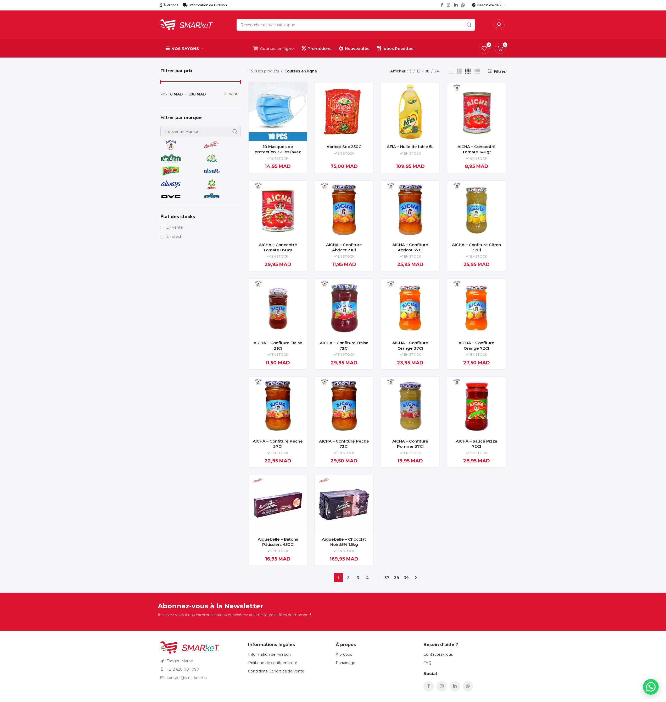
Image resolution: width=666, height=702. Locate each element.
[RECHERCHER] (469, 25)
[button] (651, 687)
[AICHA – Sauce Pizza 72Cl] (476, 406)
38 (396, 577)
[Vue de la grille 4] (468, 71)
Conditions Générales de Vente (276, 671)
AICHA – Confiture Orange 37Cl (410, 345)
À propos (344, 654)
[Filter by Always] (179, 184)
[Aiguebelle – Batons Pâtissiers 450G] (278, 504)
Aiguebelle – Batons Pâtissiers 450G (278, 542)
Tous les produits (264, 71)
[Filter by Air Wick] (220, 158)
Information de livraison (269, 654)
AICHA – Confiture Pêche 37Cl (278, 444)
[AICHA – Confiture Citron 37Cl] (476, 210)
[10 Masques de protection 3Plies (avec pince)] (278, 111)
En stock (174, 236)
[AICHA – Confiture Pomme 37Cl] (410, 406)
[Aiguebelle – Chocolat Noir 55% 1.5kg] (344, 504)
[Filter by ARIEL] (220, 184)
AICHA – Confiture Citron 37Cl (476, 247)
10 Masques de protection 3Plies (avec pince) (278, 152)
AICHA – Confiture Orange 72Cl (476, 345)
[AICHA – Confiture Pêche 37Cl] (278, 406)
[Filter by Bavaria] (220, 197)
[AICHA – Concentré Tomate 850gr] (278, 210)
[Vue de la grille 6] (477, 71)
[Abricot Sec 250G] (344, 111)
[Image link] (189, 647)
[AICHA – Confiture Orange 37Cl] (410, 308)
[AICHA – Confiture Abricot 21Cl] (344, 210)
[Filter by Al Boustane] (179, 171)
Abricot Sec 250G (344, 146)
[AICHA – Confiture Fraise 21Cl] (278, 308)
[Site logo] (186, 24)
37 (386, 577)
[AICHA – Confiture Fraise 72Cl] (344, 308)
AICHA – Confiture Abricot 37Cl (410, 247)
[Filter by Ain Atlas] (179, 158)
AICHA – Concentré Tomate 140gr (476, 149)
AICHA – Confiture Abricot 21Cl (344, 247)
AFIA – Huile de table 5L (410, 146)
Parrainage (345, 662)
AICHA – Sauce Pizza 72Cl (476, 444)
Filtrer (230, 94)
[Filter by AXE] (179, 197)
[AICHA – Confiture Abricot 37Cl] (410, 210)
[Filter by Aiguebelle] (220, 145)
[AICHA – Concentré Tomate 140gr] (476, 111)
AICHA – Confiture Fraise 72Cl (344, 345)
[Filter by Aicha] (179, 145)
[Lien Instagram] (448, 5)
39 (406, 577)
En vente (174, 227)
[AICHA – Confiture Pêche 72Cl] (344, 406)
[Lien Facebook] (442, 5)
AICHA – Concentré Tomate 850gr (278, 247)
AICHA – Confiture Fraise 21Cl (278, 345)
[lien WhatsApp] (462, 5)
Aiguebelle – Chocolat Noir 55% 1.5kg (344, 542)
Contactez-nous (438, 654)
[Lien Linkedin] (455, 5)
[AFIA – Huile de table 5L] (410, 111)
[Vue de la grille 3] (459, 71)
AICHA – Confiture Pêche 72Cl (344, 444)
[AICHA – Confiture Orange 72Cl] (476, 308)
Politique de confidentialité (272, 662)
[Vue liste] (451, 71)
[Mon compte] (499, 25)
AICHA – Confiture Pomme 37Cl (410, 444)
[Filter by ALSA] (220, 171)
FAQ (427, 662)
